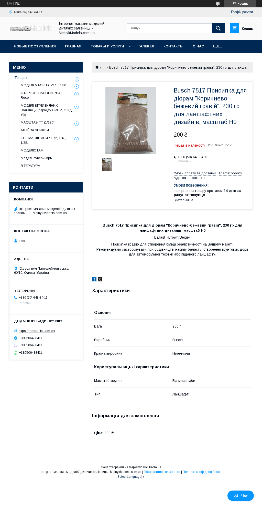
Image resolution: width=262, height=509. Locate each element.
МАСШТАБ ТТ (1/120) (37, 122)
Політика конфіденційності (202, 472)
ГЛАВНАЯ (73, 46)
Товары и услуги (107, 46)
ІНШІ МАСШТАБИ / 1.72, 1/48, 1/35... (43, 140)
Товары (20, 78)
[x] (100, 280)
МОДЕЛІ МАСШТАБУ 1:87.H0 (43, 85)
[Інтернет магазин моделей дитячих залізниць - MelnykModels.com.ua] (31, 29)
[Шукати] (218, 28)
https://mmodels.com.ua (37, 331)
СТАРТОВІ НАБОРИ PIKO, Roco (41, 95)
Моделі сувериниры (36, 158)
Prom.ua (155, 467)
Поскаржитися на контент (162, 472)
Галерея (146, 46)
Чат (244, 496)
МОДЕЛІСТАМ (32, 150)
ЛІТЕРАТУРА (30, 166)
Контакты (173, 46)
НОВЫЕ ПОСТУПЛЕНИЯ (35, 46)
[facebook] (94, 280)
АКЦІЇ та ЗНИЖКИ (35, 130)
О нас (198, 46)
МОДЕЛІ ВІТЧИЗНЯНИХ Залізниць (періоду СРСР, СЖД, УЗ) (47, 110)
